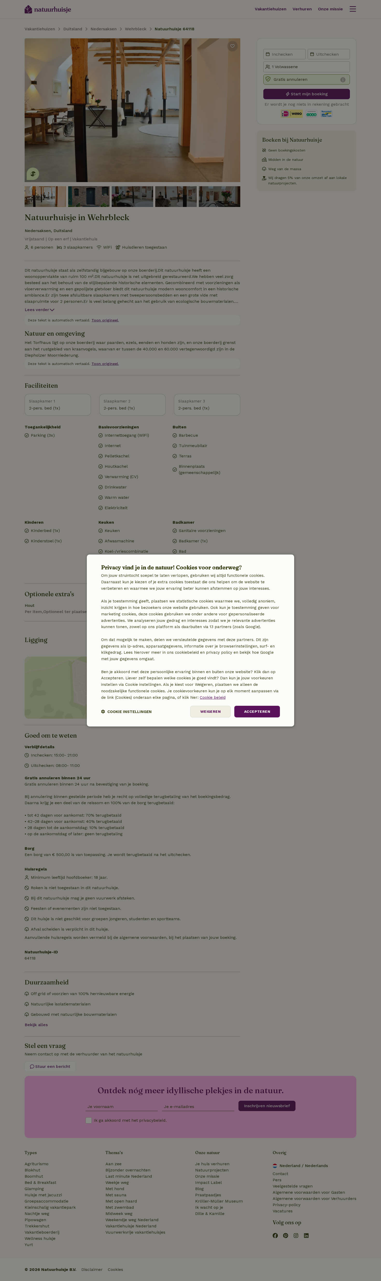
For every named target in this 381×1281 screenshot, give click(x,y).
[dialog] (190, 640)
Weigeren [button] (210, 711)
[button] (126, 712)
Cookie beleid (212, 697)
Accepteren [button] (257, 711)
